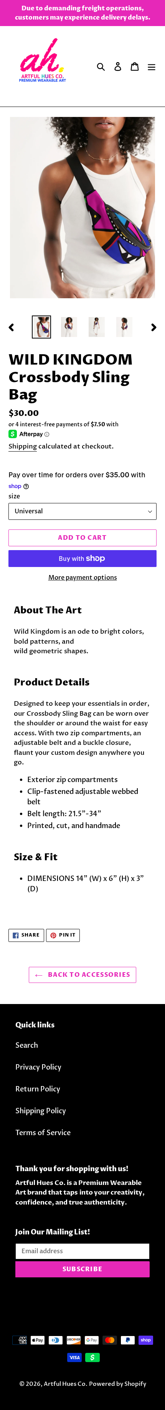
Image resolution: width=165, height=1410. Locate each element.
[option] (41, 327)
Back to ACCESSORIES (88, 975)
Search (26, 1045)
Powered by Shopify (117, 1384)
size (14, 496)
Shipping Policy (40, 1111)
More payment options (82, 578)
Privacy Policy (38, 1067)
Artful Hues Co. (65, 1384)
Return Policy (37, 1089)
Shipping (22, 446)
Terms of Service (43, 1133)
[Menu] (151, 67)
